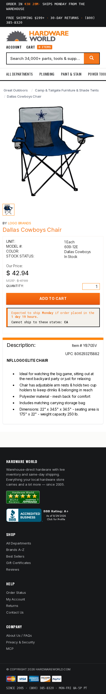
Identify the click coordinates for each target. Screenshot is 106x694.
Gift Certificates (18, 563)
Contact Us (15, 612)
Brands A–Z (15, 550)
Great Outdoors (16, 90)
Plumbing (46, 74)
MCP (10, 648)
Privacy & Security (20, 642)
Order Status (16, 592)
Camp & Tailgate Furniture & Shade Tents (67, 90)
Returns (12, 606)
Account (14, 47)
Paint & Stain (71, 74)
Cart (38, 47)
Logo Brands (19, 223)
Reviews (12, 569)
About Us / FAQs (19, 635)
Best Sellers (15, 556)
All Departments (19, 74)
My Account (15, 599)
